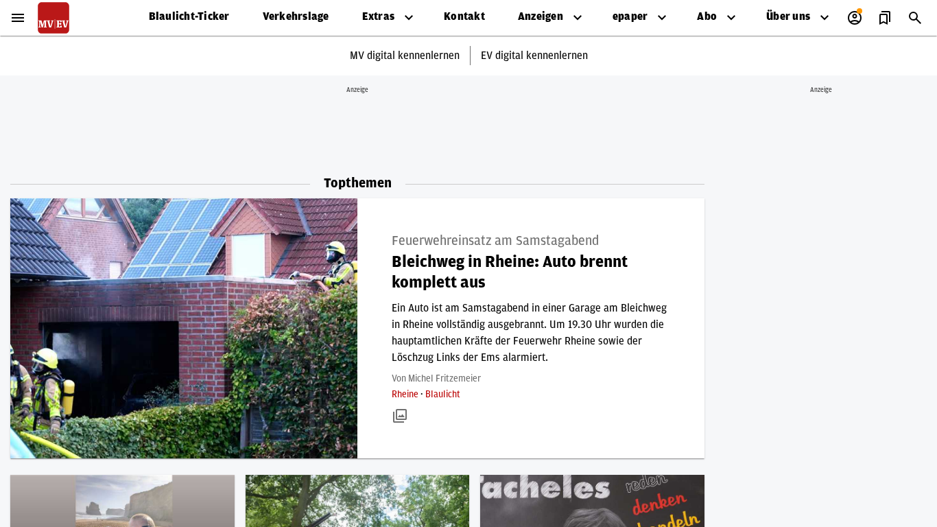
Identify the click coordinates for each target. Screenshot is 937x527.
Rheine (406, 394)
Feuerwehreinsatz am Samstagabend (495, 241)
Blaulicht (442, 394)
